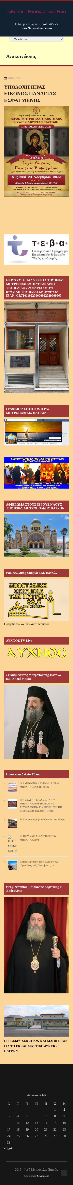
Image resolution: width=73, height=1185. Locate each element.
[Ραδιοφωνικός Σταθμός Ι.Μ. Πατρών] (36, 600)
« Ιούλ (8, 1148)
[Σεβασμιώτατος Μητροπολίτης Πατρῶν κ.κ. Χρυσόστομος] (36, 757)
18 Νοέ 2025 (14, 78)
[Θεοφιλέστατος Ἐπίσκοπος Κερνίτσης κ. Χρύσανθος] (36, 992)
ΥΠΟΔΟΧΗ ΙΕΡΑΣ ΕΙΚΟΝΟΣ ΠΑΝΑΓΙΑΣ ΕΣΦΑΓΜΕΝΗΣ (30, 93)
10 (8, 1122)
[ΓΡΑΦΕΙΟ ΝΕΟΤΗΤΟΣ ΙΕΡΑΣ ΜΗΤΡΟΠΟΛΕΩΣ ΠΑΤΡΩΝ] (36, 444)
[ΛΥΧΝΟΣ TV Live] (36, 658)
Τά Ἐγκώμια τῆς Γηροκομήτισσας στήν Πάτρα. (42, 819)
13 (36, 1122)
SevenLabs (43, 1176)
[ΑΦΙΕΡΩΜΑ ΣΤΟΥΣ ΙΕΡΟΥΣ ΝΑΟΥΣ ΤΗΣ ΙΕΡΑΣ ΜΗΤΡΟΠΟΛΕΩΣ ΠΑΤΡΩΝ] (36, 556)
